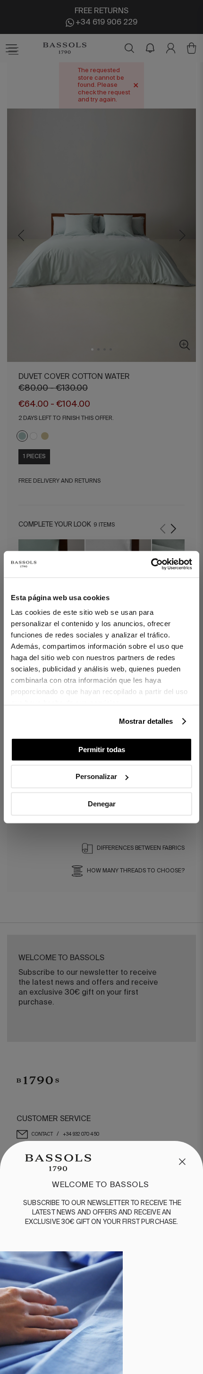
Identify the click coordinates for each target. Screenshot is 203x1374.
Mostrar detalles (146, 721)
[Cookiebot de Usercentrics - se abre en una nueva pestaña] (151, 564)
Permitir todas (101, 749)
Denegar (102, 803)
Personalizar (96, 776)
